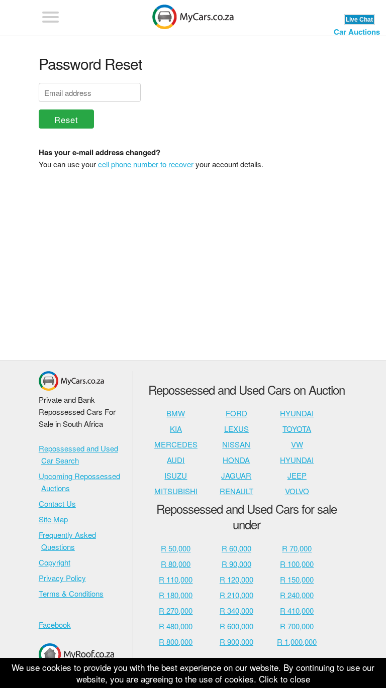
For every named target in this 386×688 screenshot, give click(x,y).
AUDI (175, 459)
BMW (175, 413)
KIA (176, 428)
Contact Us (57, 503)
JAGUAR (236, 475)
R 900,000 (236, 641)
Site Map (53, 519)
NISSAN (236, 444)
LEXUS (236, 428)
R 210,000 (236, 595)
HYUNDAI (297, 413)
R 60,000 (236, 548)
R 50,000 (175, 548)
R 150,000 (297, 579)
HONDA (236, 459)
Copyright (54, 562)
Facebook (55, 624)
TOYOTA (296, 428)
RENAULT (236, 491)
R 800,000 (175, 641)
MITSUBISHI (176, 491)
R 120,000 (236, 579)
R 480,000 (175, 626)
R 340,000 (236, 610)
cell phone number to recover (146, 164)
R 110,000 (175, 579)
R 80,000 (175, 563)
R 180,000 (175, 595)
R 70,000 (297, 548)
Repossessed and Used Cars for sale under (246, 516)
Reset (66, 119)
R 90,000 (236, 563)
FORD (236, 413)
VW (297, 444)
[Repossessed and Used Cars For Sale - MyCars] (193, 18)
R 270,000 (175, 610)
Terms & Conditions (71, 593)
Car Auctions (357, 31)
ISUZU (175, 475)
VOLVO (297, 491)
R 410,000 (297, 610)
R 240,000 (297, 595)
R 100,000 (297, 563)
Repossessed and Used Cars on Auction (246, 389)
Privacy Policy (62, 577)
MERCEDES (176, 444)
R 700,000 (297, 626)
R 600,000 (236, 626)
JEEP (297, 475)
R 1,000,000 (297, 641)
